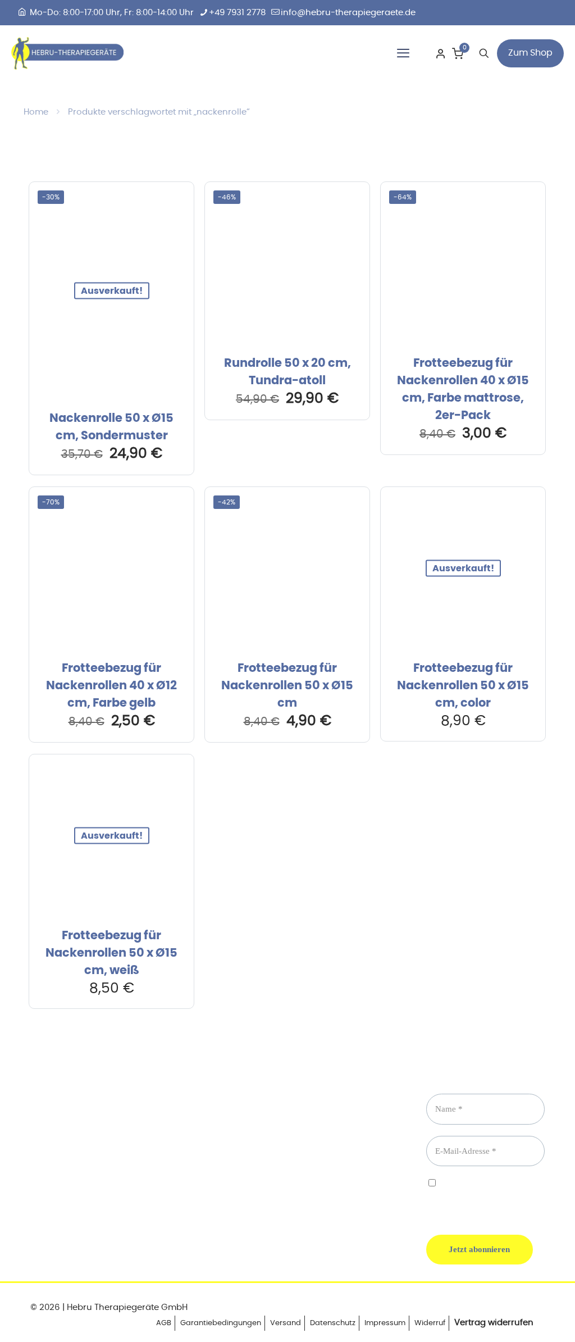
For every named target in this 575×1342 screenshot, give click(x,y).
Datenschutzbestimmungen (476, 1193)
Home (36, 112)
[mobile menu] (403, 53)
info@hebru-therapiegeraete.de (348, 12)
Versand (285, 1323)
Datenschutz (332, 1323)
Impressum (384, 1323)
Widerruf (429, 1323)
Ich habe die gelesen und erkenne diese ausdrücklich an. (476, 1197)
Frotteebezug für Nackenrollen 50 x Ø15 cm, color (463, 685)
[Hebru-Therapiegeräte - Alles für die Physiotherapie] (67, 53)
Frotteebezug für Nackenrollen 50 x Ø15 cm (287, 685)
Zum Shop (530, 52)
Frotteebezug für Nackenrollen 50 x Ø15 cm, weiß (111, 953)
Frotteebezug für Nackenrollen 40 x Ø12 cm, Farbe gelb (111, 685)
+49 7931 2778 (237, 12)
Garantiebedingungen (220, 1323)
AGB (163, 1323)
